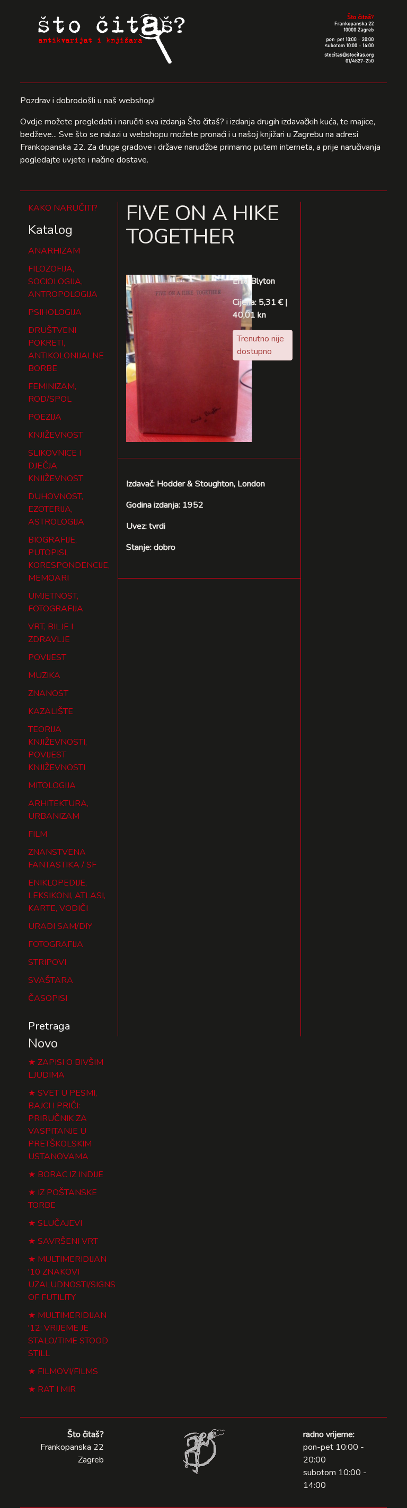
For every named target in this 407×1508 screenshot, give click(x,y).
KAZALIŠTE (50, 711)
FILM (37, 834)
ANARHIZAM (54, 251)
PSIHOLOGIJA (55, 312)
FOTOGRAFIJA (55, 944)
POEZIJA (44, 417)
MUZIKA (44, 675)
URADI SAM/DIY (60, 926)
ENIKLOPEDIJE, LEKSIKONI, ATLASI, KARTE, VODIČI (66, 895)
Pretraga (49, 1026)
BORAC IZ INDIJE (70, 1174)
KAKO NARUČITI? (63, 208)
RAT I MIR (57, 1389)
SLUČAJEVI (60, 1223)
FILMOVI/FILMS (68, 1371)
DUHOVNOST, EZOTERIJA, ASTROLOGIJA (56, 509)
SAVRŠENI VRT (68, 1241)
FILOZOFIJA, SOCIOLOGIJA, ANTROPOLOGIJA (63, 281)
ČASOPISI (47, 998)
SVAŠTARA (50, 980)
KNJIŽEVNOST (55, 435)
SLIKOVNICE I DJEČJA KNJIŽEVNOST (55, 465)
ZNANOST (48, 693)
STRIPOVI (47, 962)
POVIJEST (47, 657)
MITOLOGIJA (52, 785)
